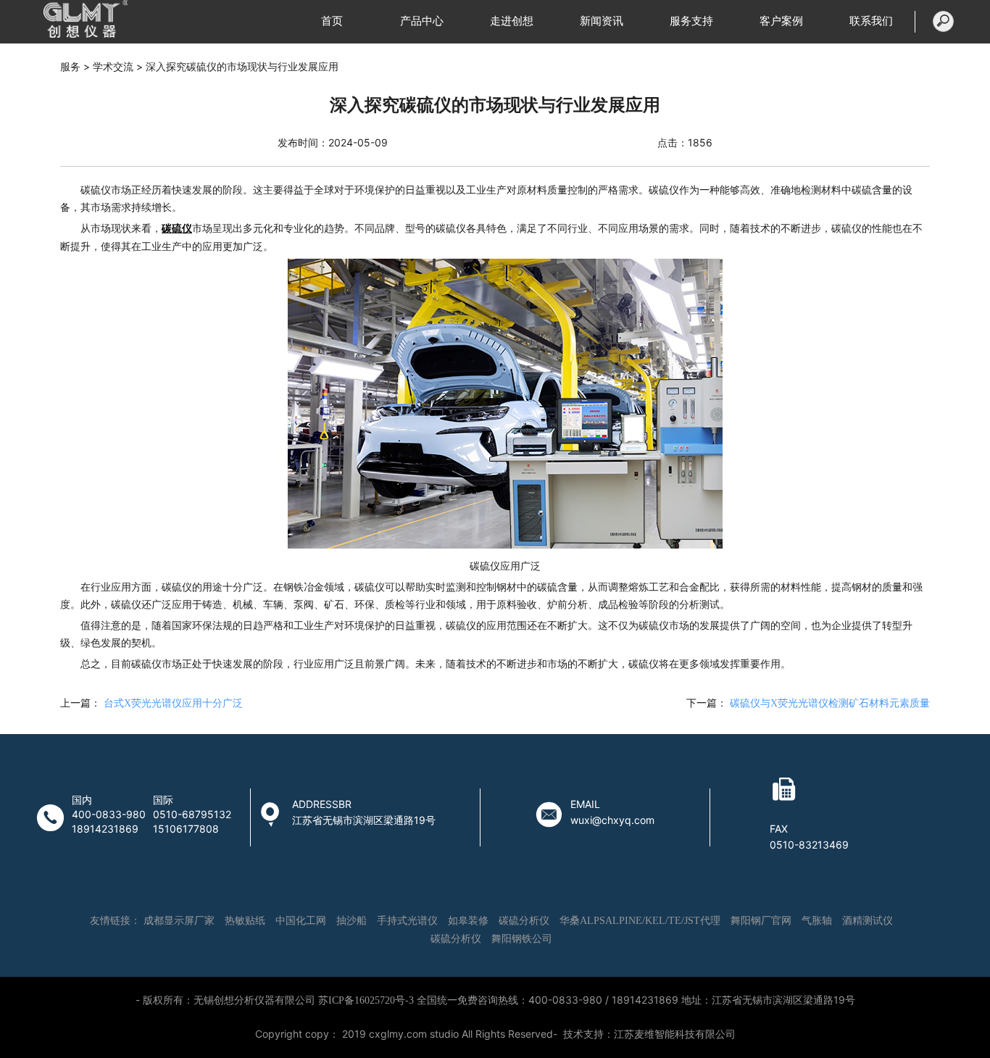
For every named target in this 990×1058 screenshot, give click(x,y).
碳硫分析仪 (524, 920)
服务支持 (691, 21)
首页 (332, 21)
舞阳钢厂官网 (761, 920)
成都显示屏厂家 (179, 920)
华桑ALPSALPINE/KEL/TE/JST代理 (640, 920)
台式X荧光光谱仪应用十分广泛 (173, 703)
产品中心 (422, 21)
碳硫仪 (177, 228)
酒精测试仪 (867, 920)
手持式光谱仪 (407, 920)
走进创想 (511, 21)
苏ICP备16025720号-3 (366, 1000)
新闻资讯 (601, 21)
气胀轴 (817, 920)
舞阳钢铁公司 (521, 938)
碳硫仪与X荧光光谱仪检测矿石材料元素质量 (830, 703)
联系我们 (871, 21)
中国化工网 (300, 920)
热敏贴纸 (245, 920)
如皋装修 (468, 920)
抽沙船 (351, 920)
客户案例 (781, 21)
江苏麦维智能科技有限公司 (675, 1034)
